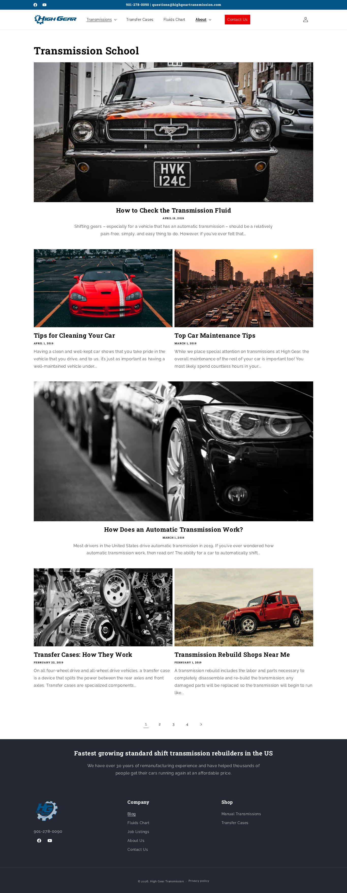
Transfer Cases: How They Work (83, 655)
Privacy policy (198, 881)
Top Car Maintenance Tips (215, 335)
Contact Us (138, 849)
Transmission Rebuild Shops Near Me (232, 655)
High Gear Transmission (167, 881)
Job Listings (138, 832)
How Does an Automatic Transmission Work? (173, 529)
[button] (101, 19)
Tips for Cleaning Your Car (74, 335)
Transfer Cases (235, 823)
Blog (132, 814)
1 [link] (146, 724)
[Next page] (201, 724)
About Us (136, 841)
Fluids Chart (138, 823)
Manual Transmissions (241, 814)
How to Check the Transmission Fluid (173, 210)
